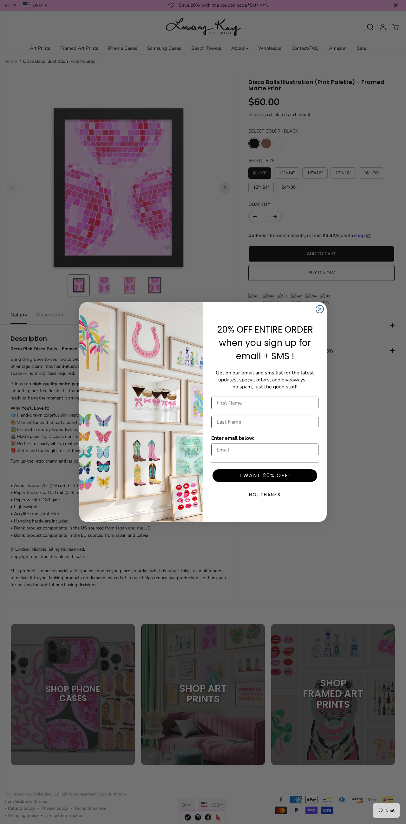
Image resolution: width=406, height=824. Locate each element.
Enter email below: (232, 438)
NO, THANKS (265, 494)
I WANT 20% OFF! (265, 475)
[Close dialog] (320, 309)
